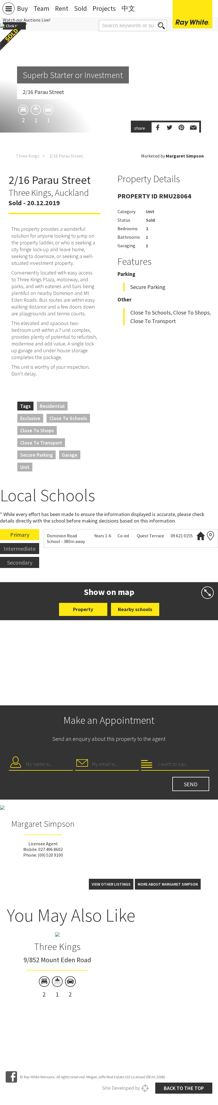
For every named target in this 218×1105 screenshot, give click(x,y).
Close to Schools (68, 418)
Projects (104, 8)
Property (83, 609)
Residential (52, 406)
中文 (128, 8)
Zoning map (210, 535)
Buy (22, 8)
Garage (69, 455)
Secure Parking (36, 455)
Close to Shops (37, 430)
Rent (61, 8)
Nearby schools (135, 609)
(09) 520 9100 (50, 855)
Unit (25, 467)
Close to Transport (41, 442)
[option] (57, 965)
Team (41, 8)
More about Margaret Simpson (168, 884)
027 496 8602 (50, 849)
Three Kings (27, 156)
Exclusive (30, 418)
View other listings (111, 884)
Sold (80, 8)
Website (200, 535)
